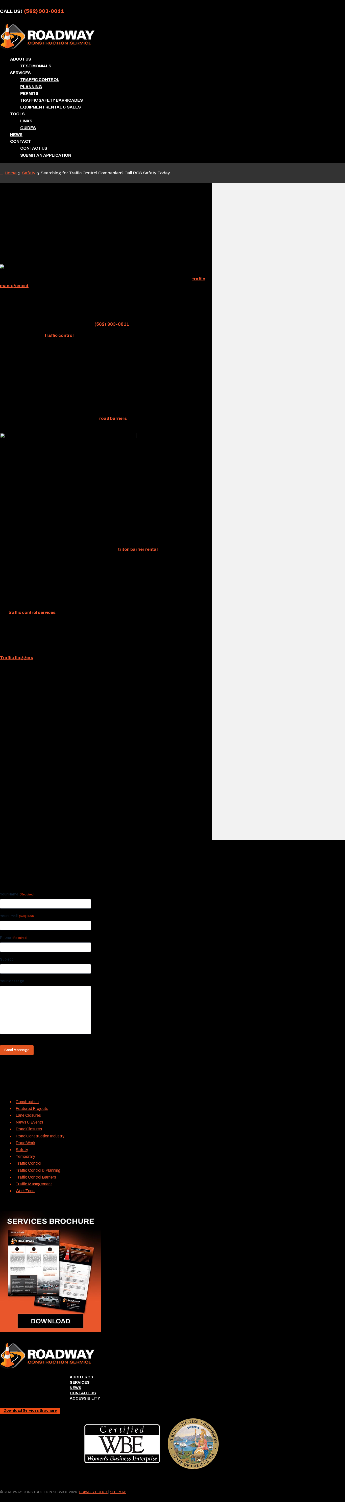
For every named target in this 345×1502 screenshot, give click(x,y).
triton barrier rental (138, 549)
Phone (13, 938)
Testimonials (35, 66)
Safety (22, 1150)
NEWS (75, 1388)
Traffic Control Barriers (36, 1177)
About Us (20, 59)
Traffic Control (39, 79)
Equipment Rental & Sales (50, 107)
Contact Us (33, 148)
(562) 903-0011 (44, 11)
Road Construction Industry (40, 1136)
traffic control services (32, 612)
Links (26, 121)
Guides (28, 128)
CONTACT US (83, 1393)
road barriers (113, 418)
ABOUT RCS (81, 1377)
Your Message (12, 981)
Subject (6, 959)
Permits (29, 93)
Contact (20, 141)
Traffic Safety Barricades (51, 100)
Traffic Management (34, 1184)
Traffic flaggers (16, 657)
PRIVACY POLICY (93, 1492)
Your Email (17, 916)
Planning (31, 87)
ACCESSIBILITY (85, 1398)
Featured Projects (32, 1108)
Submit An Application (45, 155)
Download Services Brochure (30, 1411)
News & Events (29, 1122)
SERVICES (80, 1382)
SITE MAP (118, 1492)
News (16, 134)
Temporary (25, 1156)
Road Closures (29, 1129)
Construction (27, 1102)
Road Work (25, 1143)
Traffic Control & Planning (38, 1170)
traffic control (59, 335)
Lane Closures (28, 1115)
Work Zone (25, 1191)
